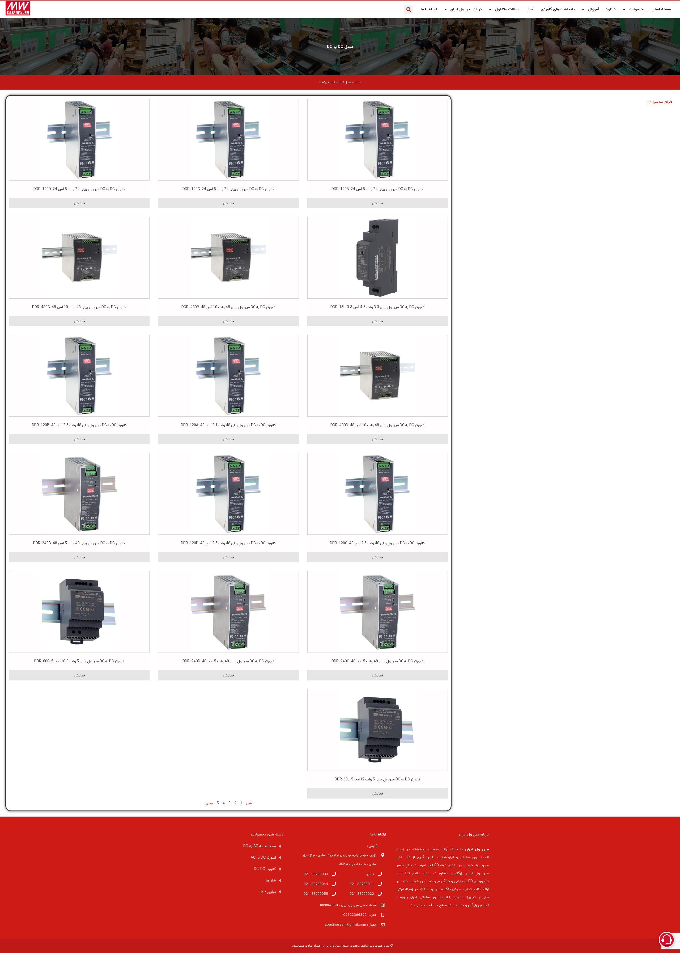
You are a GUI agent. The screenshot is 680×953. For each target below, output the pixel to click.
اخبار (530, 9)
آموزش (593, 9)
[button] (408, 9)
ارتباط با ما (429, 9)
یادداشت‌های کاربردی (558, 9)
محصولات (637, 9)
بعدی (209, 803)
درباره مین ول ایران (466, 9)
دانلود (611, 9)
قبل (249, 803)
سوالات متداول (508, 9)
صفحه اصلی (661, 9)
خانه (357, 82)
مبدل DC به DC (340, 46)
